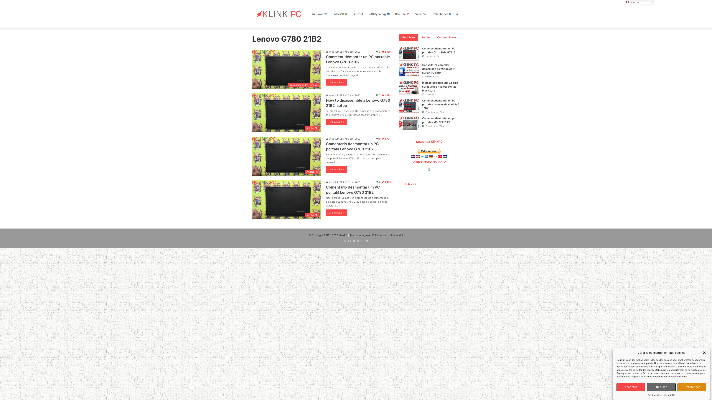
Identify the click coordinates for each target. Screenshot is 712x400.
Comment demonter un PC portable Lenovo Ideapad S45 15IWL (440, 104)
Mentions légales (360, 235)
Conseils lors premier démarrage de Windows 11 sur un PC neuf (439, 68)
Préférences (692, 387)
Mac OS (339, 14)
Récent (426, 37)
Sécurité (400, 14)
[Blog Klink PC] (279, 14)
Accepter (630, 387)
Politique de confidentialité (661, 395)
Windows (318, 14)
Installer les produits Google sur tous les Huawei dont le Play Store (440, 86)
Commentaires (446, 37)
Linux (356, 14)
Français (634, 2)
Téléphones (441, 14)
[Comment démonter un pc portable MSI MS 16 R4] (409, 123)
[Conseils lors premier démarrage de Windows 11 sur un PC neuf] (409, 70)
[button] (704, 353)
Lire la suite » (336, 82)
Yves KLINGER (336, 51)
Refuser (661, 387)
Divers (418, 14)
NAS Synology (377, 14)
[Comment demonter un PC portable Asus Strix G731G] (409, 54)
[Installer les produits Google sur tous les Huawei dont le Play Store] (409, 88)
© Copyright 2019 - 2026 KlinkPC (328, 235)
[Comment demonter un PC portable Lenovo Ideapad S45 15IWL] (409, 106)
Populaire (408, 37)
